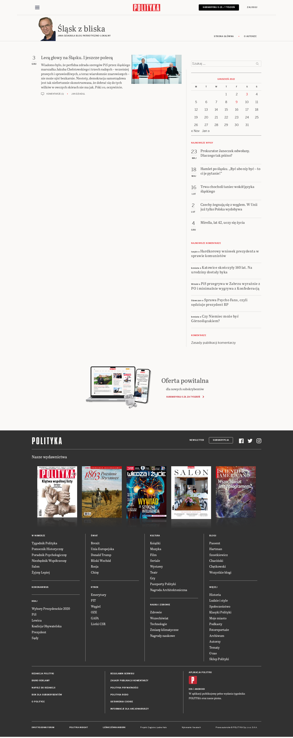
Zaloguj (252, 7)
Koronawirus (40, 587)
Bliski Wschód (101, 560)
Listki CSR (98, 624)
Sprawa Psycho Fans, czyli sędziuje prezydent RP (219, 302)
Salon (35, 566)
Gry (152, 578)
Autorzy (215, 641)
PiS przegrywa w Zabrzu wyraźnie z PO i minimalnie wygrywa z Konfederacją (225, 285)
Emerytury (98, 594)
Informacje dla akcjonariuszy (129, 709)
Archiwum (216, 635)
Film (153, 554)
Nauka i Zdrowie (160, 604)
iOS (191, 689)
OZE (94, 612)
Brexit (95, 543)
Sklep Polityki (219, 659)
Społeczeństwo (219, 606)
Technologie (158, 624)
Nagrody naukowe (162, 635)
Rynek (94, 587)
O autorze (250, 36)
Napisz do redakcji (43, 687)
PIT (93, 600)
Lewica (37, 620)
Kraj (34, 601)
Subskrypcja (221, 440)
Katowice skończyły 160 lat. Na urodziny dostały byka (221, 269)
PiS (34, 614)
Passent (214, 543)
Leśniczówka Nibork (114, 727)
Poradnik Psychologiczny (49, 554)
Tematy (214, 647)
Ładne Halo (162, 727)
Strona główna (224, 36)
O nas (213, 653)
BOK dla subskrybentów (47, 694)
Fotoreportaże (219, 629)
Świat (94, 535)
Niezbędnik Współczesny (49, 560)
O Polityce (38, 701)
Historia (215, 594)
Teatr (153, 572)
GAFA (95, 618)
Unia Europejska (102, 548)
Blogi (212, 535)
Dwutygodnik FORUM (43, 727)
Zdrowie (156, 612)
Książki (155, 543)
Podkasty (215, 624)
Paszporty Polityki (163, 584)
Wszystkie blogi (220, 572)
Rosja (94, 566)
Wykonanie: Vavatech (191, 727)
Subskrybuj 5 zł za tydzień (183, 396)
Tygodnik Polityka (44, 543)
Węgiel (96, 606)
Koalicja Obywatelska (47, 626)
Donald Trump (101, 554)
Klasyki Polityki (220, 612)
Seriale (155, 560)
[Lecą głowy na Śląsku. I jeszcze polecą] (156, 75)
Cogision (152, 727)
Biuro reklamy (41, 680)
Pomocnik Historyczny (47, 548)
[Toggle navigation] (37, 7)
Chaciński (216, 560)
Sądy (35, 637)
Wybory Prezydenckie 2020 (51, 608)
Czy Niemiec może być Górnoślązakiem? (215, 318)
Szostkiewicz (218, 554)
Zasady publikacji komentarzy (213, 343)
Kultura (155, 535)
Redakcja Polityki (43, 673)
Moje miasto (217, 618)
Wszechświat (159, 618)
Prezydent (39, 632)
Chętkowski (217, 566)
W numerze (38, 535)
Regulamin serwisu (122, 673)
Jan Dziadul (78, 94)
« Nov (195, 131)
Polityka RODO (119, 694)
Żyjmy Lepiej (41, 572)
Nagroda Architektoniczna (168, 589)
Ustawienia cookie (121, 701)
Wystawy (156, 566)
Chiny (95, 572)
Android (200, 689)
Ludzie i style (218, 600)
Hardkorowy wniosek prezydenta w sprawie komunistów (225, 253)
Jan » (206, 131)
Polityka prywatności (124, 687)
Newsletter (197, 440)
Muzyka (155, 548)
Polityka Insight (78, 727)
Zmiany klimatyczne (164, 629)
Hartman (215, 548)
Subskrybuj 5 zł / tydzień (219, 7)
